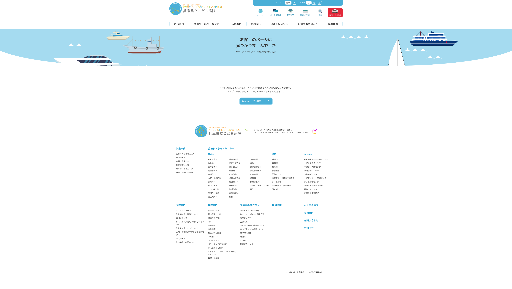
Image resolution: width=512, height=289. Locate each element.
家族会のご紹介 (214, 233)
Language (261, 15)
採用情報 (333, 23)
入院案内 (237, 23)
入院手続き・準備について (187, 214)
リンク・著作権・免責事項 (293, 272)
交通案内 (290, 15)
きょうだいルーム (183, 210)
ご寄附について (279, 23)
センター (308, 154)
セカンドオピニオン (184, 168)
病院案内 (256, 23)
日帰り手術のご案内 (184, 172)
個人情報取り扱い (215, 248)
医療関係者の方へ (308, 23)
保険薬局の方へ (246, 218)
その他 (243, 240)
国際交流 (243, 221)
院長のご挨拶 (213, 210)
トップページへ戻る (251, 101)
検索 (320, 15)
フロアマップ (213, 240)
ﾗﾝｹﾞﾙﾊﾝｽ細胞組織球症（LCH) (252, 225)
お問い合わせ (305, 15)
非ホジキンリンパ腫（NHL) (251, 229)
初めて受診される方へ (185, 154)
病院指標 (211, 229)
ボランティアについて (217, 244)
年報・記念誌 (213, 258)
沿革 (210, 221)
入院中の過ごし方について (187, 228)
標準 (288, 2)
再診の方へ (180, 157)
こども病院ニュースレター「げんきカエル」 (222, 253)
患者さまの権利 (214, 218)
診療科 (211, 154)
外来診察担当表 (182, 165)
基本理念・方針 (214, 214)
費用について (181, 218)
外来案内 (179, 23)
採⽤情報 (277, 205)
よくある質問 (275, 15)
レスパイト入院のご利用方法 (252, 214)
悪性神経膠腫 (245, 233)
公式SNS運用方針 (315, 272)
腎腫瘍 (243, 236)
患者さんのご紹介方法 (249, 210)
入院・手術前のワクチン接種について (190, 233)
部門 (274, 154)
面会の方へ (180, 238)
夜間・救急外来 (335, 15)
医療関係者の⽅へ (249, 205)
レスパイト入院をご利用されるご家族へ (190, 223)
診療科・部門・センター (208, 23)
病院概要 (211, 225)
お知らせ (309, 228)
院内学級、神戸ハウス (185, 242)
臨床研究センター (247, 244)
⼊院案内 (181, 205)
